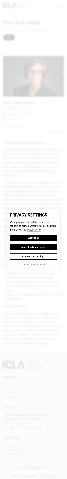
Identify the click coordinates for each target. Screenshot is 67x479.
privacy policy (34, 229)
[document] (33, 239)
